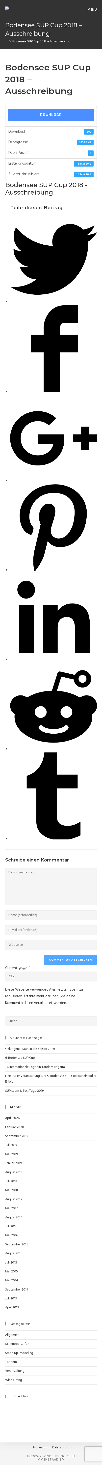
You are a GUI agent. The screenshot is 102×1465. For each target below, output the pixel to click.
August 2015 (13, 1253)
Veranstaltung (15, 1371)
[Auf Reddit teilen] (53, 749)
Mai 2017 (11, 1208)
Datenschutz (60, 1447)
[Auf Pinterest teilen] (53, 570)
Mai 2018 (11, 1190)
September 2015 (16, 1244)
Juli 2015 (11, 1262)
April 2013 (12, 1307)
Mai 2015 (11, 1271)
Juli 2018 (11, 1181)
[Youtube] (6, 1417)
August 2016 (13, 1217)
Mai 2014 (11, 1280)
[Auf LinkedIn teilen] (53, 659)
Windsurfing (13, 1380)
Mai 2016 (11, 1235)
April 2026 (12, 1118)
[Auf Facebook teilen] (53, 391)
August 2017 (13, 1199)
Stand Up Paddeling (19, 1353)
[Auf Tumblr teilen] (53, 838)
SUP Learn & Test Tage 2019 (24, 1090)
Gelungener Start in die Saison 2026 (30, 1049)
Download (51, 115)
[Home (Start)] (6, 41)
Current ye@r (17, 968)
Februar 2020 (14, 1127)
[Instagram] (6, 1411)
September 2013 (16, 1289)
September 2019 (16, 1136)
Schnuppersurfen (17, 1344)
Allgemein (12, 1335)
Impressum (40, 1447)
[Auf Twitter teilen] (53, 302)
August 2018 (13, 1172)
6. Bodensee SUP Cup (20, 1058)
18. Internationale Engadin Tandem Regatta (35, 1067)
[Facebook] (6, 1405)
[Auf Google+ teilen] (53, 481)
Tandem (11, 1362)
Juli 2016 (11, 1226)
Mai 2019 (11, 1154)
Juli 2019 (11, 1145)
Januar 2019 (13, 1163)
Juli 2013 (11, 1298)
